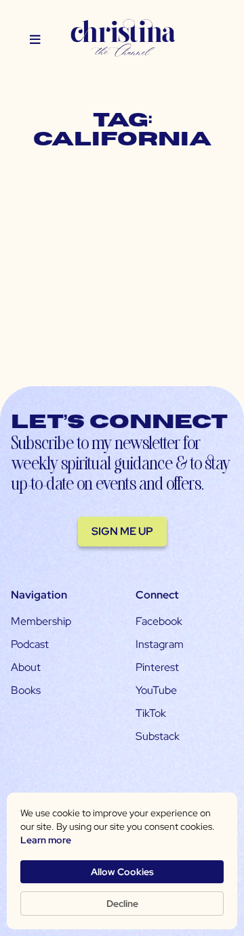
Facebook (159, 621)
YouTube (156, 690)
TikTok (151, 713)
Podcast (30, 644)
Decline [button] (122, 903)
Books (26, 690)
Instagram (160, 644)
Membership (41, 621)
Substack (158, 736)
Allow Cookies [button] (122, 872)
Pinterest (157, 667)
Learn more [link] (45, 840)
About (26, 667)
